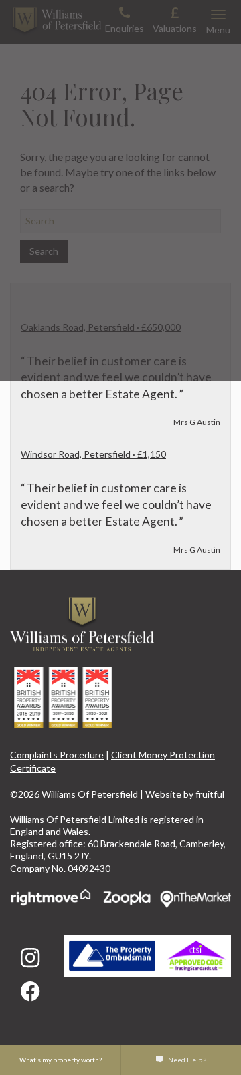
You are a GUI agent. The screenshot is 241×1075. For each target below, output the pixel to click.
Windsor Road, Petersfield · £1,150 (93, 454)
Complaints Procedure (57, 754)
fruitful (209, 794)
